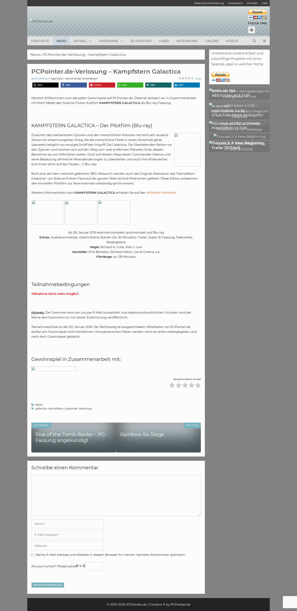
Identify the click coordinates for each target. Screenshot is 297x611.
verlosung (85, 408)
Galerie (212, 41)
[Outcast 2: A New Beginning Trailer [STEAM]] (239, 149)
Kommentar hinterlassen (81, 78)
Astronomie (187, 41)
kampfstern (56, 408)
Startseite (40, 41)
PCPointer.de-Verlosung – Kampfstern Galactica (84, 55)
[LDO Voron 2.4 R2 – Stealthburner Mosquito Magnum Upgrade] (239, 117)
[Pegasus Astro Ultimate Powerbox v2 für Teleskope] (239, 129)
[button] (264, 41)
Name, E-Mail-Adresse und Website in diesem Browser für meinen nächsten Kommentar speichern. (110, 555)
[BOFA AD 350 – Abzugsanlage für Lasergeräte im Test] (239, 97)
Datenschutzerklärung (209, 3)
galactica (41, 408)
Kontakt (252, 3)
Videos (232, 41)
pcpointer (71, 408)
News (61, 41)
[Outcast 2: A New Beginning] (239, 136)
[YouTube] (251, 29)
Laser (164, 41)
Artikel (80, 41)
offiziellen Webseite (161, 193)
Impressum (235, 3)
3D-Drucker (141, 41)
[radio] (172, 385)
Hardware (108, 41)
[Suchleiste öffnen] (254, 41)
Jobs (265, 3)
